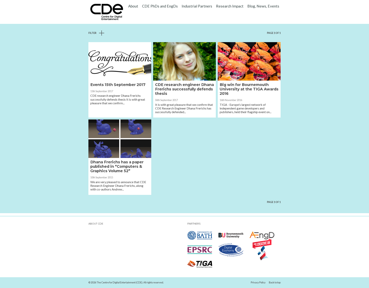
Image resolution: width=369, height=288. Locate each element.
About (133, 6)
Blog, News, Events (263, 6)
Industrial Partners (197, 6)
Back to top (275, 282)
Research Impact (230, 6)
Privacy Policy (258, 282)
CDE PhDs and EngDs (160, 6)
